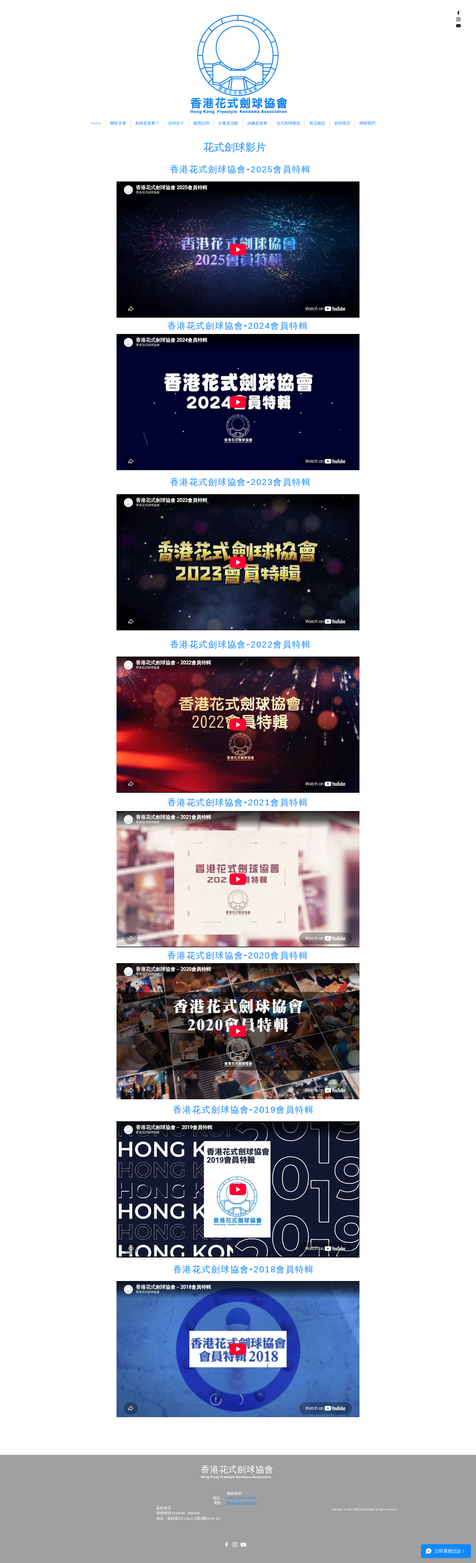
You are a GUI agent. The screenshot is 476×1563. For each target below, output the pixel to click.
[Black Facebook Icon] (458, 13)
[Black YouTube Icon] (458, 25)
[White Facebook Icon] (226, 1544)
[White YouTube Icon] (243, 1544)
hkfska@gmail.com (242, 1503)
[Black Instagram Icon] (458, 19)
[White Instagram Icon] (235, 1544)
